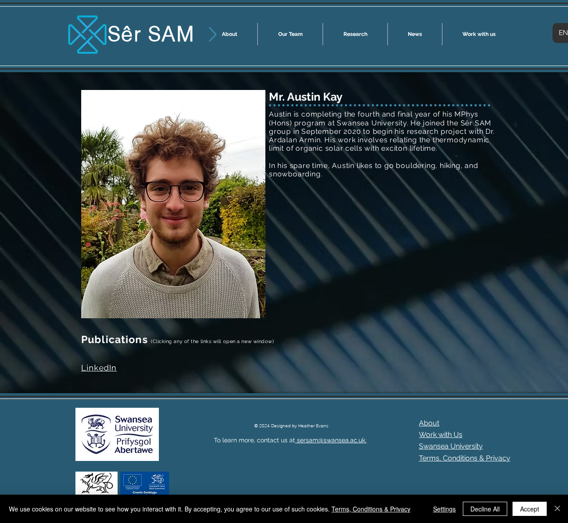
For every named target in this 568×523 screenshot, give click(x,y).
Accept (529, 508)
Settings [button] (444, 508)
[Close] (557, 509)
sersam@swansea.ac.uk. (331, 440)
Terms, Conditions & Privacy (370, 508)
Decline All (485, 508)
